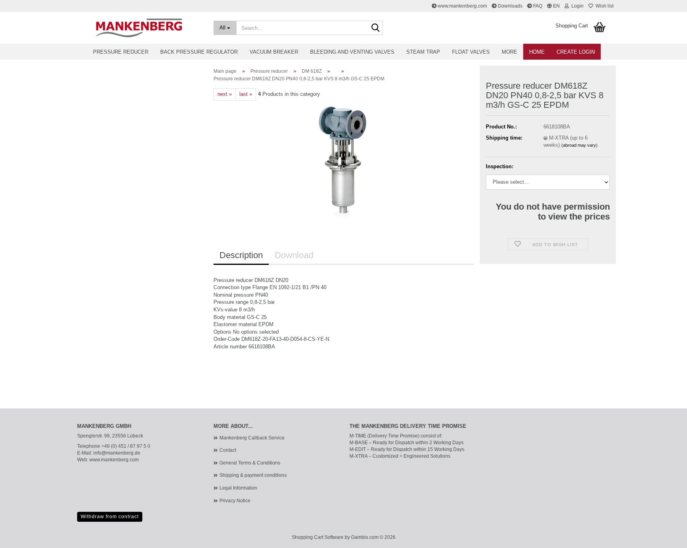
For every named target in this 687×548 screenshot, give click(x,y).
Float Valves (471, 52)
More (509, 52)
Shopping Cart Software (318, 537)
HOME (537, 52)
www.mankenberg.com (462, 6)
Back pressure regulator (199, 52)
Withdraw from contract (110, 516)
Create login (576, 52)
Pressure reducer (120, 52)
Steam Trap (423, 52)
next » (224, 94)
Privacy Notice (234, 500)
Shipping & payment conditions (253, 475)
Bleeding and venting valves (352, 52)
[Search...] (375, 28)
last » (245, 94)
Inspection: (499, 166)
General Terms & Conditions (249, 463)
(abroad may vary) (579, 145)
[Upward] (665, 536)
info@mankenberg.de (116, 453)
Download (294, 255)
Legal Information (238, 488)
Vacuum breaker (274, 52)
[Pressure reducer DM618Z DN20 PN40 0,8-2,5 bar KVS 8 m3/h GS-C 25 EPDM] (343, 160)
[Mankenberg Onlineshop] (139, 28)
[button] (553, 6)
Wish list (603, 6)
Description (241, 255)
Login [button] (576, 6)
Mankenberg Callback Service (252, 438)
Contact (227, 450)
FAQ (537, 6)
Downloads (509, 6)
